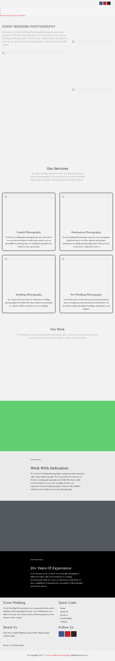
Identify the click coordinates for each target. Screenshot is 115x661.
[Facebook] (101, 3)
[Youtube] (105, 3)
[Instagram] (109, 3)
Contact (63, 622)
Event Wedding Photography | (58, 655)
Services (63, 615)
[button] (95, 3)
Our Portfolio (66, 618)
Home (63, 608)
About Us (64, 611)
